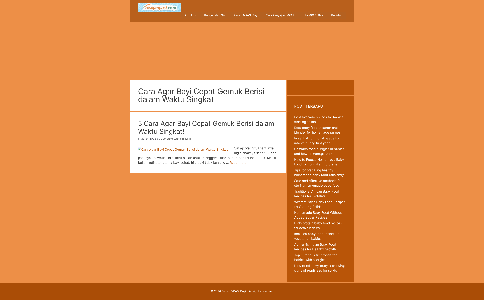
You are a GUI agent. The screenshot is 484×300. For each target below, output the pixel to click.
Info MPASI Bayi (313, 15)
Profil (188, 15)
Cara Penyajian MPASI (280, 15)
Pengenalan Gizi (215, 15)
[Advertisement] (242, 50)
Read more (238, 162)
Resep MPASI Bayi (246, 15)
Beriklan (336, 15)
